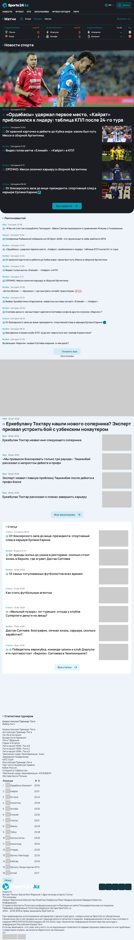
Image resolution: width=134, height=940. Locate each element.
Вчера (28, 18)
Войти (126, 5)
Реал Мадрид (65, 899)
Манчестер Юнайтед (34, 899)
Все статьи (65, 667)
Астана (14, 797)
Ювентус (97, 899)
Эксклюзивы (41, 11)
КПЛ (29, 11)
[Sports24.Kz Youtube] (115, 887)
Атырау (14, 849)
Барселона (16, 899)
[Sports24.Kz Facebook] (102, 887)
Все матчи (122, 18)
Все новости (64, 206)
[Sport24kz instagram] (128, 887)
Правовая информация (15, 908)
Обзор (7, 880)
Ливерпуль (52, 899)
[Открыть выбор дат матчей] (21, 19)
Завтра (47, 18)
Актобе (14, 808)
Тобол (13, 832)
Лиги (76, 11)
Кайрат (14, 791)
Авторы (54, 908)
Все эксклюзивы (64, 514)
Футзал (6, 894)
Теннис (14, 894)
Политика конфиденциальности (41, 905)
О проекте (7, 905)
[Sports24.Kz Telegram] (108, 887)
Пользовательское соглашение (96, 905)
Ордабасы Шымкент (21, 785)
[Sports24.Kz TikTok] (121, 887)
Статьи (69, 894)
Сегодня (38, 18)
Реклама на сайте (69, 905)
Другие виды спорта (54, 894)
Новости (7, 11)
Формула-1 (36, 894)
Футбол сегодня (61, 11)
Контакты (19, 905)
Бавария (87, 899)
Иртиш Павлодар (19, 855)
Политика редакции (39, 908)
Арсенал (77, 899)
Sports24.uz (65, 908)
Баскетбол (24, 894)
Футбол (20, 11)
